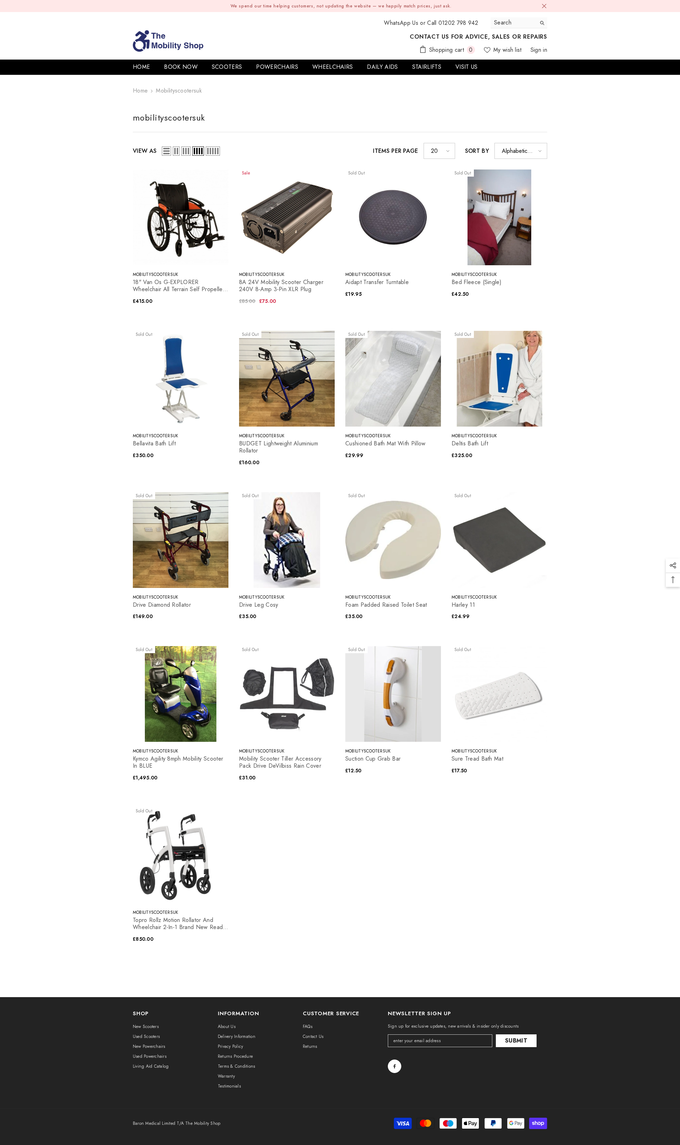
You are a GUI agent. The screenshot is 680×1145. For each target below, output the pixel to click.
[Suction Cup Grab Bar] (393, 694)
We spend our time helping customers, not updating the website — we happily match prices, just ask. (341, 6)
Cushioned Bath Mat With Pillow (385, 443)
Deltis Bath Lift (470, 443)
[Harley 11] (499, 540)
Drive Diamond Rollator (162, 604)
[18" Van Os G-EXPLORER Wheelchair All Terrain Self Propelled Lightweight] (180, 217)
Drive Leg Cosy (258, 604)
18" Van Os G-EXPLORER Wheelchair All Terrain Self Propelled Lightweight (179, 286)
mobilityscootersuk (179, 91)
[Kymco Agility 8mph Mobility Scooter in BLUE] (180, 694)
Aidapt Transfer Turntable (377, 282)
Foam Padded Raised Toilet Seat (386, 604)
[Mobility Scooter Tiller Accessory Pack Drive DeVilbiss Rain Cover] (287, 694)
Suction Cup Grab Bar (373, 758)
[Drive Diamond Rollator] (180, 540)
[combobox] (513, 22)
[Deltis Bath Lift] (499, 379)
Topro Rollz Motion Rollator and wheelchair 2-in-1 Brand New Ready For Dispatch (179, 924)
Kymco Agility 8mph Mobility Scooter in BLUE (178, 762)
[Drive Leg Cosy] (287, 540)
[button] (166, 151)
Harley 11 (463, 604)
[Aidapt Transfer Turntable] (393, 217)
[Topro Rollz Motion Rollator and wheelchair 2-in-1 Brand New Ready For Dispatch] (180, 855)
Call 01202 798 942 (452, 23)
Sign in (539, 50)
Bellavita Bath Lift (154, 443)
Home (140, 90)
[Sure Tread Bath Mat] (499, 694)
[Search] (519, 22)
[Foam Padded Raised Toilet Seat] (393, 540)
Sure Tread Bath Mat (477, 758)
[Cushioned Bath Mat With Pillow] (393, 379)
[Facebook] (394, 1066)
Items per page (395, 151)
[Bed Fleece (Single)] (499, 217)
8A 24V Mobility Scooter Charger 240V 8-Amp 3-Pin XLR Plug (281, 286)
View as (145, 151)
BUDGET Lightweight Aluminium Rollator (278, 447)
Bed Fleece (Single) (477, 282)
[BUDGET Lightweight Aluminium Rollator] (287, 379)
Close (544, 6)
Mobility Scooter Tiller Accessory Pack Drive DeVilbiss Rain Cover (280, 762)
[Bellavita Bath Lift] (180, 379)
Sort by (477, 151)
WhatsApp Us (401, 23)
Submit (516, 1040)
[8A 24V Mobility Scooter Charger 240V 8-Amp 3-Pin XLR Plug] (287, 217)
